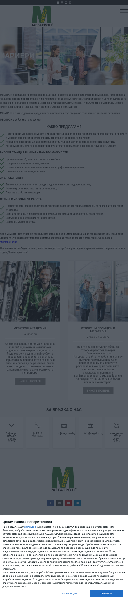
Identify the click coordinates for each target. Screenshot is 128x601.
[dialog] (64, 558)
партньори (30, 527)
